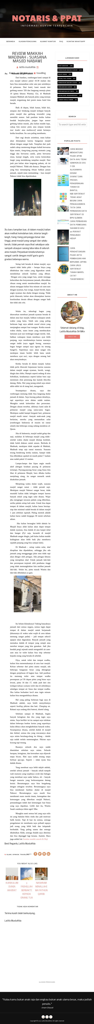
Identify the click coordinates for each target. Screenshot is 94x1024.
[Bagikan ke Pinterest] (44, 854)
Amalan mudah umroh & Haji (35, 839)
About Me (72, 337)
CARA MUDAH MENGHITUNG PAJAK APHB (76, 152)
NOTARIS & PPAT (47, 17)
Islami (9, 854)
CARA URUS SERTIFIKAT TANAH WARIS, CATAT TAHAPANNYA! (77, 272)
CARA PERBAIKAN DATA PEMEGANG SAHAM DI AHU (78, 224)
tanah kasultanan (65, 99)
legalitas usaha (64, 78)
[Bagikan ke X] (40, 854)
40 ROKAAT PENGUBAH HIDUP (75, 235)
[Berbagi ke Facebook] (35, 854)
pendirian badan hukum (67, 70)
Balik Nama (62, 74)
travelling (41, 73)
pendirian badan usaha (67, 83)
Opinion (15, 854)
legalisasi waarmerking (67, 95)
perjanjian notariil (66, 91)
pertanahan (63, 66)
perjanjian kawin (65, 87)
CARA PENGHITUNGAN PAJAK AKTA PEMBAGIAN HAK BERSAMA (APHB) (78, 255)
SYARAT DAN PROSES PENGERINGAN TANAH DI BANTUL (77, 183)
